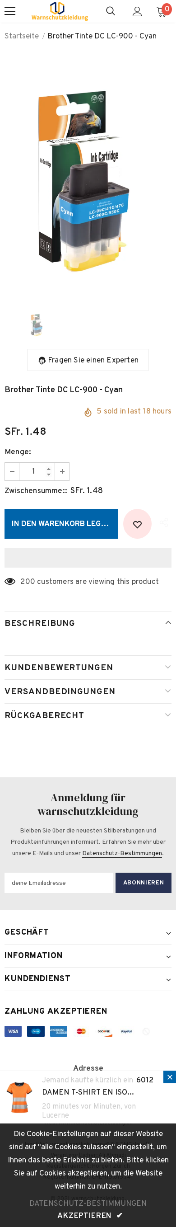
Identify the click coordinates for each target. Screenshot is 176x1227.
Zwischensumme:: (36, 491)
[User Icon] (137, 11)
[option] (88, 175)
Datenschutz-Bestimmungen (122, 853)
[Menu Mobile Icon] (10, 11)
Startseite (22, 37)
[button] (88, 558)
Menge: (18, 452)
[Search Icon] (110, 11)
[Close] (169, 1077)
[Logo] (60, 11)
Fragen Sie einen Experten (93, 361)
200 (27, 582)
